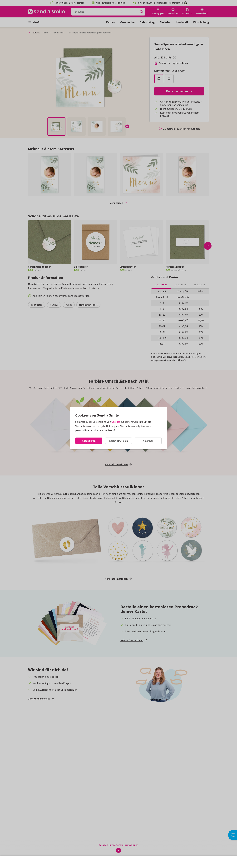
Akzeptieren (89, 440)
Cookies (115, 421)
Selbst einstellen (118, 440)
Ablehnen (148, 440)
